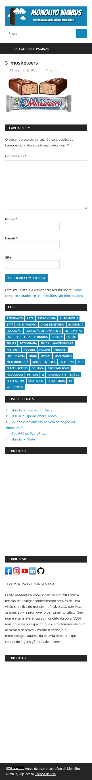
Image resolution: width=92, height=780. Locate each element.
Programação (58, 368)
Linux (33, 355)
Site (8, 257)
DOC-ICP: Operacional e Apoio (34, 416)
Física (45, 343)
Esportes (13, 337)
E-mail (11, 238)
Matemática (63, 355)
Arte (30, 318)
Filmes (11, 343)
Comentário (15, 156)
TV (70, 381)
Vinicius (51, 70)
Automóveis (69, 318)
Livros (45, 355)
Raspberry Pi (57, 374)
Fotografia (28, 343)
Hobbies (29, 349)
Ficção (71, 337)
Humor (44, 349)
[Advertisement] (46, 505)
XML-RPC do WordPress (28, 433)
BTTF (10, 324)
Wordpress (15, 387)
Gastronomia (63, 343)
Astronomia (47, 318)
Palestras (67, 362)
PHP (80, 362)
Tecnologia (56, 381)
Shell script (15, 381)
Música (50, 362)
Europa (57, 337)
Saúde (74, 374)
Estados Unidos (36, 337)
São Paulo (35, 381)
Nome (11, 219)
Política (38, 368)
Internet (60, 349)
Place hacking (17, 368)
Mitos (36, 362)
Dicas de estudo (52, 324)
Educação (14, 330)
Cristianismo (26, 324)
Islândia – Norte (23, 439)
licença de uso (45, 774)
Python (32, 374)
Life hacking (16, 355)
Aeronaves (15, 318)
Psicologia (15, 374)
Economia (75, 324)
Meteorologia (17, 362)
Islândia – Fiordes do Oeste (31, 410)
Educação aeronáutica (43, 330)
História (13, 349)
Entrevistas (73, 330)
